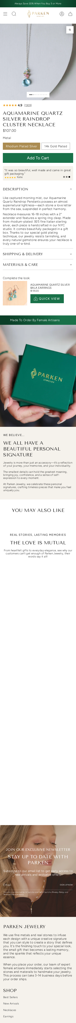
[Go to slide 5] (38, 94)
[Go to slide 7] (41, 94)
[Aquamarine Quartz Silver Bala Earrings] (15, 293)
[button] (38, 158)
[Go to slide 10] (46, 94)
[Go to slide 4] (36, 94)
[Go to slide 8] (43, 94)
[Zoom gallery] (70, 29)
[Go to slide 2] (33, 94)
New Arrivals (11, 1003)
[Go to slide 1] (30, 94)
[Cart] (70, 14)
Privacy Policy (58, 892)
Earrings (8, 1016)
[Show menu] (5, 14)
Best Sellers (10, 997)
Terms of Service (10, 894)
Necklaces (9, 1010)
